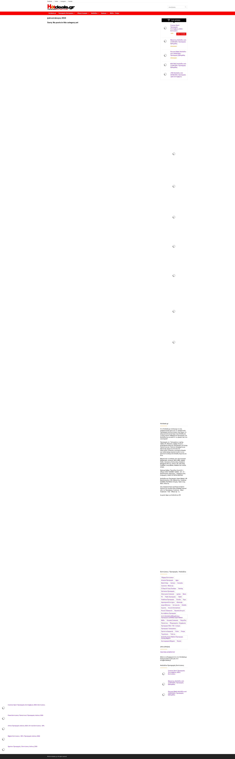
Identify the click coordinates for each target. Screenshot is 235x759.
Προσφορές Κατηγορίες (65, 13)
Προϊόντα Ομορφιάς (167, 631)
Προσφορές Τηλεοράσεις (168, 628)
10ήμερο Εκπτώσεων (167, 577)
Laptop (178, 594)
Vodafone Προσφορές (167, 599)
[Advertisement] (174, 110)
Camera (172, 583)
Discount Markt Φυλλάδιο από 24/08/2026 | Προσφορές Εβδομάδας (178, 53)
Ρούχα (183, 631)
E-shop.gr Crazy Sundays (168, 588)
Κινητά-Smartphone (174, 608)
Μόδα (162, 620)
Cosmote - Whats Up (167, 586)
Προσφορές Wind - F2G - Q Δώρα (170, 626)
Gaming (180, 588)
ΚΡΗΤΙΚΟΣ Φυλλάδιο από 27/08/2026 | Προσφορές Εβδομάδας (178, 65)
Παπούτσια (164, 623)
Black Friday (164, 583)
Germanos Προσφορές (168, 591)
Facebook (49, 1)
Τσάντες (172, 634)
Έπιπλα (178, 599)
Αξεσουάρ (179, 602)
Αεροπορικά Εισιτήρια (167, 602)
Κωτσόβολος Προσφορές (168, 613)
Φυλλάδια (94, 13)
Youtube (70, 1)
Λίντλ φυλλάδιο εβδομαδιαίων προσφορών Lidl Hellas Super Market (172, 616)
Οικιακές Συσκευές (172, 620)
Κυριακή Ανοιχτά (180, 610)
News (184, 594)
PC (162, 597)
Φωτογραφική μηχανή (168, 641)
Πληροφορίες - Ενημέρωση (178, 623)
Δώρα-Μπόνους (166, 605)
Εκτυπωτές (176, 605)
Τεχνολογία (164, 634)
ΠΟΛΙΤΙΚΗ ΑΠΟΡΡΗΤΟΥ (167, 652)
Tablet (180, 597)
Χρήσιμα (103, 13)
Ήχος (184, 599)
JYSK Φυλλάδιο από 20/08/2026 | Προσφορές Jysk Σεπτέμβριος (178, 74)
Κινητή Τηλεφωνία (166, 610)
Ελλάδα (184, 605)
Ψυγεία (179, 641)
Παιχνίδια (183, 620)
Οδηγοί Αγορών (82, 13)
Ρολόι (177, 631)
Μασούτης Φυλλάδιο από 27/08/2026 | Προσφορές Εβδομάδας (178, 41)
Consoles (180, 583)
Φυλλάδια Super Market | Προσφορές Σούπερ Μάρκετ (172, 637)
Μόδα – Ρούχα (114, 13)
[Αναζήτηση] (185, 7)
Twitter (56, 1)
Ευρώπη (163, 608)
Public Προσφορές (170, 597)
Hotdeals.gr (52, 13)
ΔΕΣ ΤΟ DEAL (181, 34)
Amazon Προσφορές (167, 580)
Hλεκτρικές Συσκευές (167, 594)
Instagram (63, 1)
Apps (177, 580)
